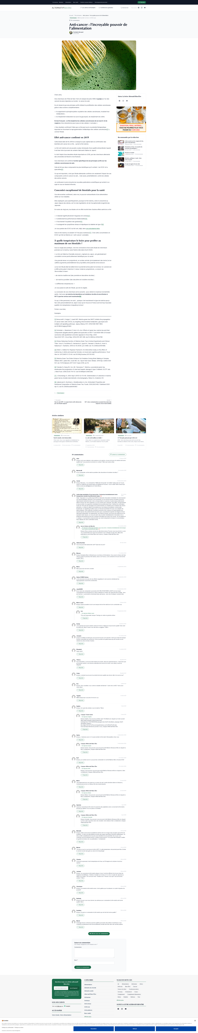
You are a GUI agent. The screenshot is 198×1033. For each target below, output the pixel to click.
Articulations (88, 1010)
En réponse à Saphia (86, 716)
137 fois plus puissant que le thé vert (127, 438)
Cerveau (120, 991)
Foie (139, 997)
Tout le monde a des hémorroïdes (62, 438)
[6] (103, 224)
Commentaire (78, 947)
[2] (62, 169)
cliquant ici (123, 747)
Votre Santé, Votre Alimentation (61, 1015)
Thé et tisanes (78, 15)
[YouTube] (145, 7)
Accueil (71, 15)
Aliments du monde (90, 988)
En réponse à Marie (86, 792)
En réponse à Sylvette (87, 817)
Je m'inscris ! (74, 988)
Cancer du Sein (122, 989)
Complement (121, 994)
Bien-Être (127, 986)
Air (118, 984)
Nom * (76, 960)
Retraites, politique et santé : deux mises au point (133, 158)
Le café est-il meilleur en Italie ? (94, 438)
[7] (90, 233)
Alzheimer (87, 997)
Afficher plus (87, 1016)
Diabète (126, 997)
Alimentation (57, 435)
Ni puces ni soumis (129, 152)
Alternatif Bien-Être (90, 994)
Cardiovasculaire (134, 989)
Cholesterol (128, 991)
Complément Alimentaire (134, 994)
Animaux (87, 1000)
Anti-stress (87, 1003)
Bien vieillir (87, 1013)
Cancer (135, 986)
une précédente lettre (93, 228)
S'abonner (142, 2)
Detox (119, 997)
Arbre (141, 984)
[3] (89, 216)
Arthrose (87, 1007)
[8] (80, 296)
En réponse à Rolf (86, 768)
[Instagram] (141, 7)
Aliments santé (88, 991)
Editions (133, 997)
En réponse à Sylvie (86, 745)
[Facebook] (138, 7)
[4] (86, 219)
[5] (81, 221)
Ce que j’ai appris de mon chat (132, 164)
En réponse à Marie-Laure (88, 613)
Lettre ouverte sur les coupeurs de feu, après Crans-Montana (134, 141)
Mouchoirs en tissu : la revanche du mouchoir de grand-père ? (133, 147)
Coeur (136, 991)
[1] (107, 129)
